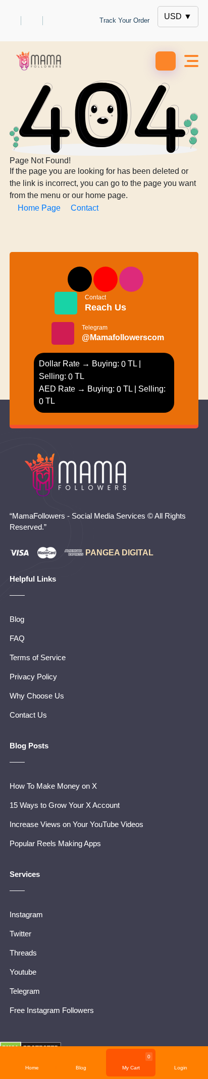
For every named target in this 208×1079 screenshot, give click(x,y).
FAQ (17, 638)
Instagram (26, 914)
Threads (23, 952)
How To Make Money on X (53, 786)
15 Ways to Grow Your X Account (65, 805)
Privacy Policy (33, 676)
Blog (17, 619)
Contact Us (28, 715)
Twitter (20, 933)
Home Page (39, 208)
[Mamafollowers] (41, 61)
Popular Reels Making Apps (55, 843)
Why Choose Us (37, 695)
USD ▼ (178, 16)
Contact (83, 208)
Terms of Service (38, 657)
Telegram (123, 333)
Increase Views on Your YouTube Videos (76, 824)
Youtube (23, 972)
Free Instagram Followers (52, 1010)
